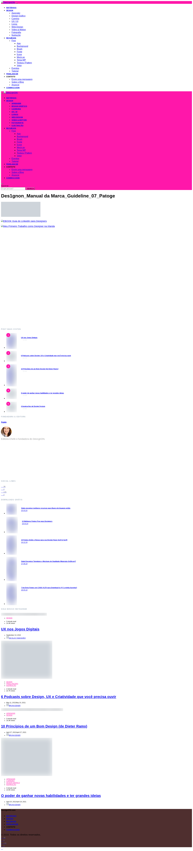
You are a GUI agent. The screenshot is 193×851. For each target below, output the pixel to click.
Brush (19, 49)
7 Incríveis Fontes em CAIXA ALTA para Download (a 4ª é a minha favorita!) (49, 588)
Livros (14, 24)
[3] (11, 385)
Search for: (5, 186)
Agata (3, 422)
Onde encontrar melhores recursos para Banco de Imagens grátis (45, 508)
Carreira (15, 18)
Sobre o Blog (18, 82)
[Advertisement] (80, 277)
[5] (11, 411)
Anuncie (15, 85)
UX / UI (15, 21)
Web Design (17, 27)
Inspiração (11, 686)
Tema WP (21, 60)
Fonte (19, 52)
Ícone (19, 54)
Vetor (19, 65)
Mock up (21, 57)
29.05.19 (24, 590)
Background (22, 46)
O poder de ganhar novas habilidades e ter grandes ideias (42, 393)
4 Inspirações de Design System (33, 406)
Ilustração (16, 35)
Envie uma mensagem (22, 79)
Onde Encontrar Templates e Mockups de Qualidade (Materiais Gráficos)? (48, 561)
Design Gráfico (18, 16)
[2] (11, 360)
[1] (11, 347)
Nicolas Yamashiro (17, 638)
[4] (11, 398)
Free (14, 41)
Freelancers (12, 684)
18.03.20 (25, 524)
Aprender (16, 13)
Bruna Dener (14, 706)
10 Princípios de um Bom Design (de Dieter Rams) (39, 369)
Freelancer (12, 74)
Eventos (15, 68)
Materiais (11, 8)
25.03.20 (24, 510)
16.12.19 (24, 542)
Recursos (11, 38)
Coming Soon (13, 88)
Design (9, 10)
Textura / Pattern (24, 63)
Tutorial (15, 71)
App (19, 43)
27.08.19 (24, 564)
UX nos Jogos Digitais (29, 338)
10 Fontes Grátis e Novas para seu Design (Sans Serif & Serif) (44, 540)
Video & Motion (19, 30)
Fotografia (16, 32)
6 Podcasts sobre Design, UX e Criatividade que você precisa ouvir (46, 356)
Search (30, 189)
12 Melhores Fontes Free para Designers (37, 521)
